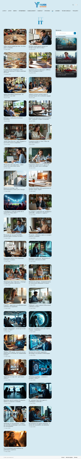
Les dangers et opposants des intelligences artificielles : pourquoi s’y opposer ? (40, 212)
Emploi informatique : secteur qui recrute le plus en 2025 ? (15, 329)
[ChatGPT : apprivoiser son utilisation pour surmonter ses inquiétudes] (15, 296)
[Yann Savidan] (40, 4)
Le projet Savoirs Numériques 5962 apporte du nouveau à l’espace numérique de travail (15, 71)
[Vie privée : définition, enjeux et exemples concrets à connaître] (40, 225)
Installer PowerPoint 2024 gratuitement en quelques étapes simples (40, 188)
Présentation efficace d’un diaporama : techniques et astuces (14, 258)
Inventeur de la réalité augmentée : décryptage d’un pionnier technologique (39, 352)
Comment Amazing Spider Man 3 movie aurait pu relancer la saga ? (65, 61)
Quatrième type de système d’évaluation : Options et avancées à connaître (15, 400)
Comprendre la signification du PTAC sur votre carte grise (66, 74)
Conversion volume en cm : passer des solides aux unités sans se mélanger (39, 165)
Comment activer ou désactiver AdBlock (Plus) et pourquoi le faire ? (39, 70)
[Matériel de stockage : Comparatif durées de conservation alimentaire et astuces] (40, 272)
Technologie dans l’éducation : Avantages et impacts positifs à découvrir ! (15, 282)
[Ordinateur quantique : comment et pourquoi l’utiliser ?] (40, 367)
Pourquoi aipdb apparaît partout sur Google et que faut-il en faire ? (38, 46)
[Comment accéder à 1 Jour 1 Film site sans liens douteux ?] (40, 132)
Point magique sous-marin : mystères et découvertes (66, 47)
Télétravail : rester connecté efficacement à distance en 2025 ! (40, 305)
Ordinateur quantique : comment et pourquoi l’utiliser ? (38, 377)
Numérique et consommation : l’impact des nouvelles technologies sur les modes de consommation (15, 425)
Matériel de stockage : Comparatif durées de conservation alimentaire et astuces (40, 282)
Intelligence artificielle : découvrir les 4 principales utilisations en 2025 (39, 258)
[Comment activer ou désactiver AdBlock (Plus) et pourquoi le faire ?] (40, 60)
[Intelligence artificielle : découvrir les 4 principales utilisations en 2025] (40, 249)
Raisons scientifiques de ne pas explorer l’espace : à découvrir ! (39, 329)
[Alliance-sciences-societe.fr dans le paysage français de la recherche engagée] (40, 85)
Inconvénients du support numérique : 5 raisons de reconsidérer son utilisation (39, 424)
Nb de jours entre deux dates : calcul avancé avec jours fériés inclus (13, 165)
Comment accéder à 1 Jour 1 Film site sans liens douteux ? (39, 141)
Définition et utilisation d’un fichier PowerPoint (13, 118)
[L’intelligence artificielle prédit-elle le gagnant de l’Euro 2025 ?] (15, 202)
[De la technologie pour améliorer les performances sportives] (15, 439)
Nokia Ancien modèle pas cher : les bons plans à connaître (15, 46)
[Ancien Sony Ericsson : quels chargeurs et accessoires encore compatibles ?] (15, 132)
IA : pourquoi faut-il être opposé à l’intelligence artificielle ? (38, 400)
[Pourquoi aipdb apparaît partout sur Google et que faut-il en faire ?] (40, 37)
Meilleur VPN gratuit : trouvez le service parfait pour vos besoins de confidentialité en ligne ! (15, 353)
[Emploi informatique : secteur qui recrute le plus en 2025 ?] (15, 319)
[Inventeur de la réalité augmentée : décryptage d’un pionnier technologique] (40, 343)
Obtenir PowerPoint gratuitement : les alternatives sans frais (14, 95)
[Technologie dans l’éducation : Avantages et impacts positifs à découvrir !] (15, 272)
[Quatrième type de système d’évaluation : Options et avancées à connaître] (15, 391)
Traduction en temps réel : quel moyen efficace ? (14, 377)
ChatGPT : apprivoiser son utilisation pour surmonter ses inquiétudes (15, 305)
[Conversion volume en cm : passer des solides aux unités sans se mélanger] (40, 155)
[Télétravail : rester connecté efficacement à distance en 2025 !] (40, 296)
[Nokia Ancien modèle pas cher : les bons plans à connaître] (15, 37)
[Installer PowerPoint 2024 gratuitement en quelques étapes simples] (40, 179)
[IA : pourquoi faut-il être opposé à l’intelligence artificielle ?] (40, 391)
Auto (60, 72)
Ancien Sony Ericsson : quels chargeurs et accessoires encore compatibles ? (15, 141)
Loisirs (60, 45)
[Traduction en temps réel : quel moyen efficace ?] (15, 367)
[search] (73, 5)
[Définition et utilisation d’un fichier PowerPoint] (15, 108)
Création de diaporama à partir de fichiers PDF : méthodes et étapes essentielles (40, 118)
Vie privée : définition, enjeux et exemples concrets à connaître (40, 235)
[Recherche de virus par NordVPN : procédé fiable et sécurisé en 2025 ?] (15, 225)
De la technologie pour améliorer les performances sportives (13, 448)
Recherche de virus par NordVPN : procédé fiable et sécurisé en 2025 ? (13, 235)
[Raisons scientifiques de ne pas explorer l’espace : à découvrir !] (40, 319)
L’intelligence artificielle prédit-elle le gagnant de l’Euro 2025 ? (14, 212)
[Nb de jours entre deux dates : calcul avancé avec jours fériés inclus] (15, 155)
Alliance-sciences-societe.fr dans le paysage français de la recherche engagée (40, 95)
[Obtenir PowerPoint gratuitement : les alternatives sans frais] (15, 85)
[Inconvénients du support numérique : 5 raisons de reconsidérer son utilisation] (40, 414)
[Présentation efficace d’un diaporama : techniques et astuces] (15, 249)
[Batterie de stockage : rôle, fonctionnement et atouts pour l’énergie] (15, 179)
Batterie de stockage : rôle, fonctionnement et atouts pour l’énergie (14, 188)
